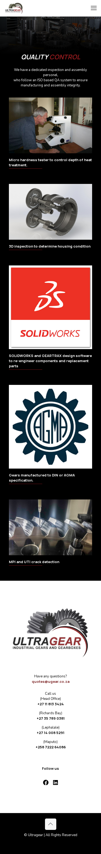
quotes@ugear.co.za (50, 681)
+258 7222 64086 (51, 747)
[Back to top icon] (50, 824)
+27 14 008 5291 (50, 732)
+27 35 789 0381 (51, 718)
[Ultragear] (13, 8)
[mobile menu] (93, 8)
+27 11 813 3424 (50, 704)
